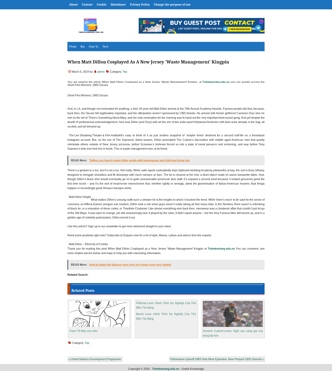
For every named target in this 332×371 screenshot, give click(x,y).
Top (125, 71)
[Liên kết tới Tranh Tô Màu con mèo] (99, 303)
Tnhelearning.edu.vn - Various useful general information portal (90, 26)
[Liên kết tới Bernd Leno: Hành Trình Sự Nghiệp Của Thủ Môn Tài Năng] (166, 303)
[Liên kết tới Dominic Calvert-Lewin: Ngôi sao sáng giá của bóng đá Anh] (233, 303)
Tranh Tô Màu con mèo (83, 330)
